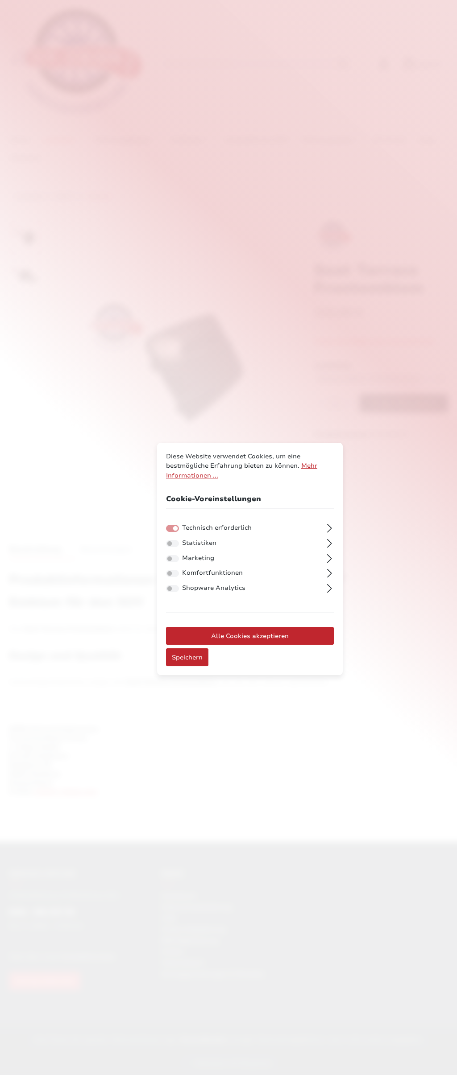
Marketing (198, 557)
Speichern (187, 657)
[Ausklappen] (329, 527)
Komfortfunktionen (212, 572)
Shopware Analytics (213, 587)
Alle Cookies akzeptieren (250, 635)
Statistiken (199, 542)
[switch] (172, 543)
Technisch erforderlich (217, 527)
